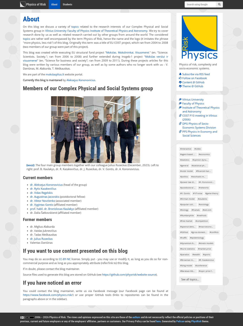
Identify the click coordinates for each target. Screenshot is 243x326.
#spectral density (188, 226)
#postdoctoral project (188, 187)
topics (75, 26)
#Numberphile (187, 215)
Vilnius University (56, 30)
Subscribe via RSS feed (196, 74)
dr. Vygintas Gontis (41, 204)
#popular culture (188, 204)
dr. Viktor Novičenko (42, 200)
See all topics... (190, 279)
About (55, 4)
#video (197, 148)
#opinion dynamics (200, 159)
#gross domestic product (199, 232)
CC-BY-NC (65, 259)
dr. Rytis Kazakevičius (43, 188)
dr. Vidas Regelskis (41, 192)
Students (67, 4)
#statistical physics (200, 165)
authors (136, 317)
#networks (204, 187)
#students (202, 198)
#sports (206, 254)
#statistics (184, 159)
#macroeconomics (207, 226)
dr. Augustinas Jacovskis (44, 196)
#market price (204, 248)
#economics (204, 154)
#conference (201, 265)
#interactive (185, 148)
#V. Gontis (185, 193)
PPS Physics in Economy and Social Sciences (199, 133)
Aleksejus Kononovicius (81, 80)
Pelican (180, 321)
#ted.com (207, 210)
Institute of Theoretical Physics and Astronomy (118, 30)
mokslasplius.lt (55, 74)
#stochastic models (199, 176)
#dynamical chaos (188, 243)
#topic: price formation (207, 271)
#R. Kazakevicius (206, 260)
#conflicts (214, 232)
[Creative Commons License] (27, 317)
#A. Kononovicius (207, 182)
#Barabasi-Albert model (188, 271)
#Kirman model (187, 198)
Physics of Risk (35, 4)
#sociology (204, 204)
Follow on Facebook (194, 78)
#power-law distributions (188, 182)
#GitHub (184, 232)
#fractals (196, 210)
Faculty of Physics (78, 30)
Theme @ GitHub (192, 86)
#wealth (196, 254)
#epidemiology (197, 237)
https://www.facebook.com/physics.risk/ (48, 295)
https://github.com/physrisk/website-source (129, 274)
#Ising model (186, 265)
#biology (184, 210)
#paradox (184, 254)
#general (184, 165)
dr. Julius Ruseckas (41, 238)
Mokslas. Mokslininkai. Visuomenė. (128, 52)
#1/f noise (197, 193)
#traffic (183, 237)
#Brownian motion (188, 260)
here (158, 321)
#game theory (211, 193)
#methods (201, 215)
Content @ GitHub (193, 82)
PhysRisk (196, 321)
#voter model (186, 171)
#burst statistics (187, 248)
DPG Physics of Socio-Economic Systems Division (199, 125)
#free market (186, 221)
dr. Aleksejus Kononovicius (46, 184)
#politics (184, 176)
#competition (202, 221)
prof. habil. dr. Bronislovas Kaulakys (52, 209)
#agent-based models (188, 154)
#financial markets (204, 171)
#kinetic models (206, 243)
